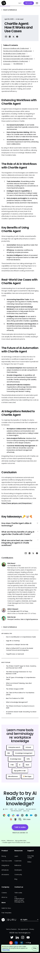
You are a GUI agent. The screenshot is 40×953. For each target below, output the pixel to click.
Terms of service (11, 929)
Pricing (4, 856)
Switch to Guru (6, 908)
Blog (15, 879)
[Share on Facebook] (17, 36)
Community (18, 875)
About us (4, 897)
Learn (16, 856)
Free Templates (6, 913)
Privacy (32, 929)
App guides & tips (20, 841)
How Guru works (7, 861)
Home (3, 841)
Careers (4, 893)
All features (5, 870)
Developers (18, 870)
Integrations (5, 865)
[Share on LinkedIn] (9, 36)
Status (29, 862)
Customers (17, 861)
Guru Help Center (30, 857)
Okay (35, 948)
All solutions (5, 875)
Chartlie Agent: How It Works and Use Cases (16, 842)
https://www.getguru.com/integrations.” (16, 503)
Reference (10, 841)
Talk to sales (28, 3)
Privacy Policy (6, 950)
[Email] (5, 36)
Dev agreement (23, 929)
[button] (36, 3)
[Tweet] (13, 36)
